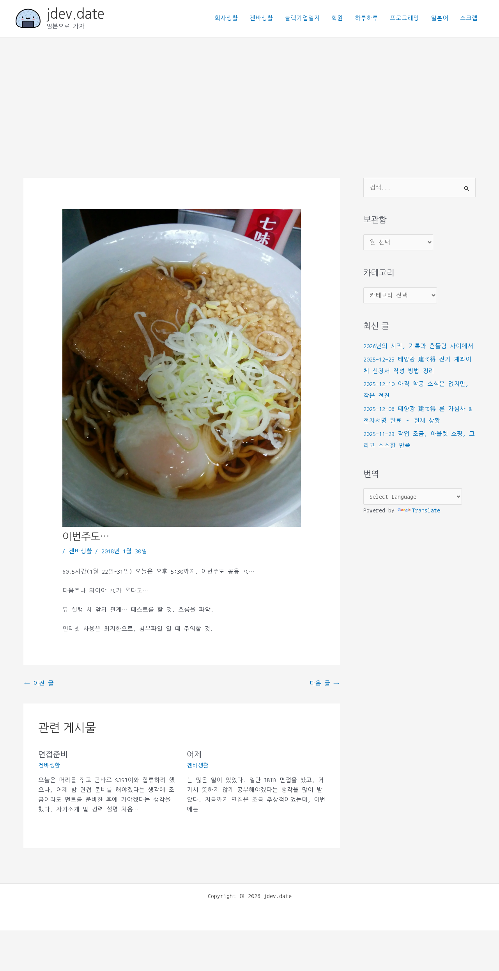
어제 (194, 754)
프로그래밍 (404, 18)
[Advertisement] (249, 96)
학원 (337, 18)
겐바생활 (261, 18)
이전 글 (39, 683)
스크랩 (469, 18)
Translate (426, 510)
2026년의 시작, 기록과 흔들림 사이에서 (418, 346)
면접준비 (53, 754)
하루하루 (366, 18)
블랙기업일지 (302, 18)
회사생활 (226, 18)
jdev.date (75, 14)
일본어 (439, 18)
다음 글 (324, 683)
